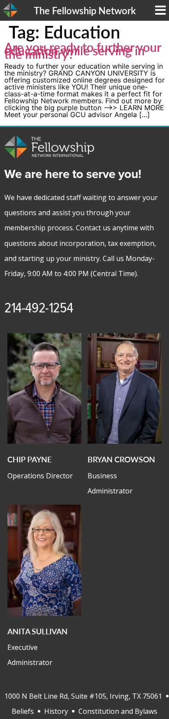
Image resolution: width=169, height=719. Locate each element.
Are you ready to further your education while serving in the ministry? (82, 50)
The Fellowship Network (85, 10)
